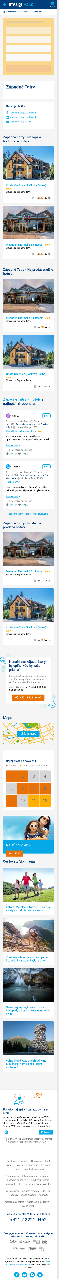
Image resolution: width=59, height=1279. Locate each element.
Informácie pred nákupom (36, 1176)
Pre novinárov (12, 1191)
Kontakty (43, 1195)
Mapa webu (28, 1206)
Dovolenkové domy (34, 1169)
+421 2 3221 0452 (28, 1219)
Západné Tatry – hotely (22, 399)
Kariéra (46, 1191)
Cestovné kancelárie (18, 1161)
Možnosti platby (14, 1184)
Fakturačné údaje (40, 1180)
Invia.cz (48, 1261)
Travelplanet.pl (23, 1264)
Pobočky (14, 1195)
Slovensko (23, 12)
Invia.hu (10, 1264)
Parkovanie (32, 1165)
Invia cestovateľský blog (38, 1184)
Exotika (20, 1165)
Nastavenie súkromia (38, 1201)
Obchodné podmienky (17, 1180)
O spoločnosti (28, 1195)
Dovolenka (12, 12)
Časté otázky (12, 1176)
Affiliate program (31, 1191)
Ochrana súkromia (15, 1201)
